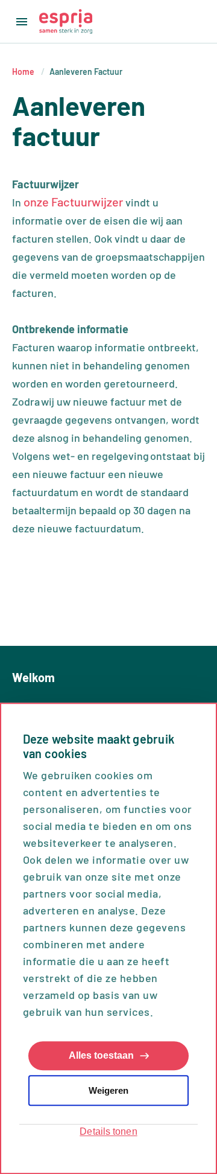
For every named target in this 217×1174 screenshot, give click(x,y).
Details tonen (108, 1132)
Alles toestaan (101, 1056)
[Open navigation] (19, 22)
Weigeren (108, 1090)
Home (23, 71)
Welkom (33, 677)
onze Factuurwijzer (73, 201)
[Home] (65, 21)
